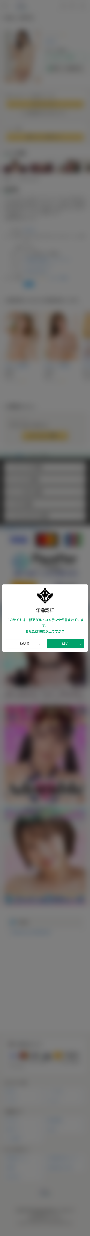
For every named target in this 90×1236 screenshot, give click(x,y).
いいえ (25, 643)
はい (65, 643)
